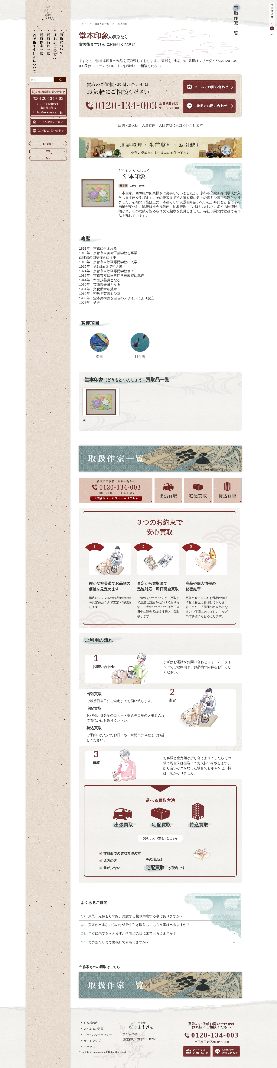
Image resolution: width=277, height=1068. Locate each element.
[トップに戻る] (48, 19)
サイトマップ (92, 1040)
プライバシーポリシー (98, 1034)
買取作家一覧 (102, 23)
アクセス (89, 1046)
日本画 (140, 356)
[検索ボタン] (60, 79)
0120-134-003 (215, 1035)
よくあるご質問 (93, 1028)
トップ (82, 23)
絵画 (99, 356)
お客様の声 (91, 1022)
